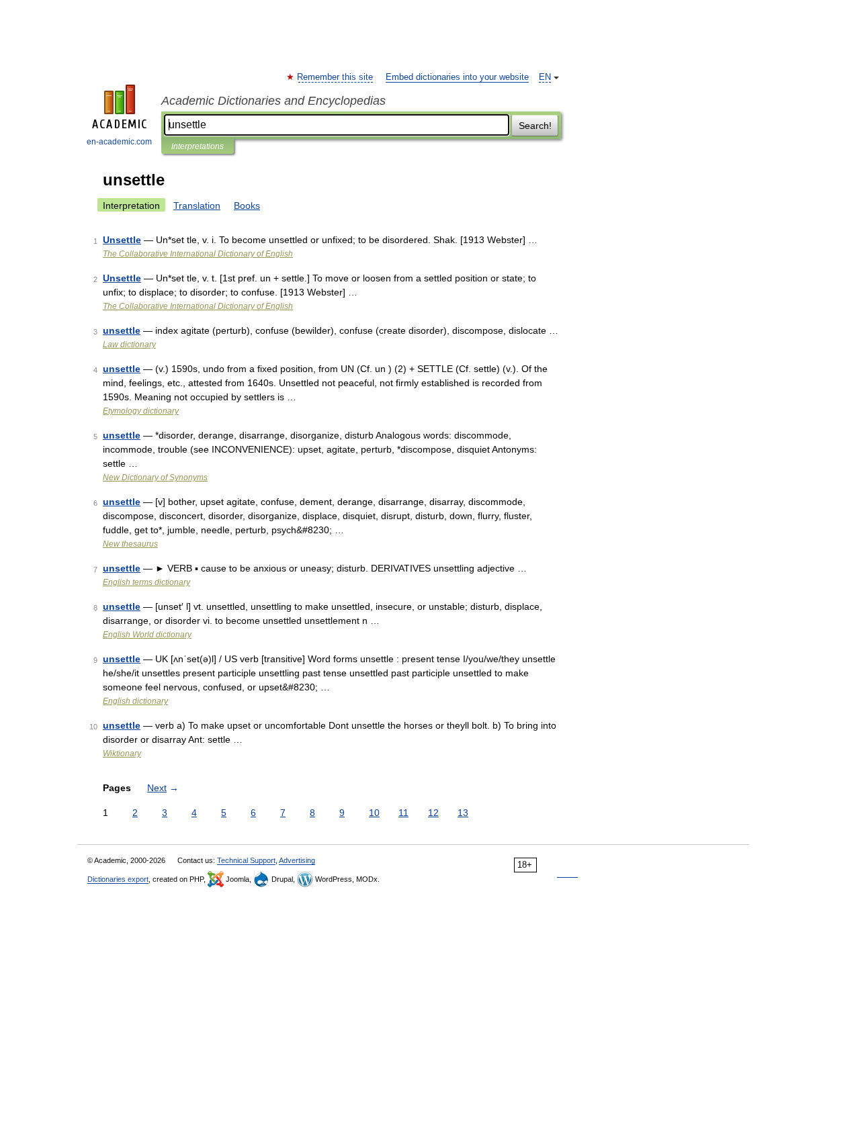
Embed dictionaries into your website (457, 77)
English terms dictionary (146, 582)
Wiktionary (122, 753)
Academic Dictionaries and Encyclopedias (273, 100)
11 (403, 812)
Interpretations (197, 146)
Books (247, 205)
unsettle (121, 330)
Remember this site (335, 77)
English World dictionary (147, 634)
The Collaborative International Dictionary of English (198, 254)
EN (545, 77)
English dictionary (135, 701)
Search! (535, 125)
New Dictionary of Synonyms (155, 477)
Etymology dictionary (141, 411)
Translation (196, 205)
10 (374, 812)
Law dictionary (129, 344)
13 (463, 812)
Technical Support (246, 860)
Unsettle (122, 239)
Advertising (297, 860)
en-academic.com (119, 141)
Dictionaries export (117, 879)
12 (433, 812)
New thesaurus (130, 544)
